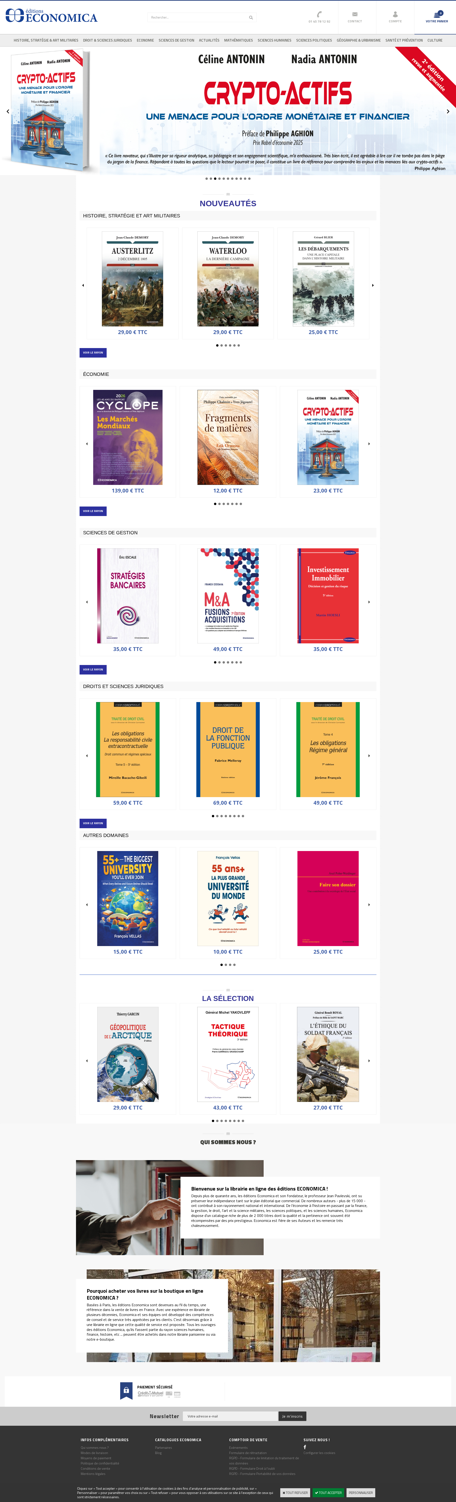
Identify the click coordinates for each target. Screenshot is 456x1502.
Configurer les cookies (319, 1452)
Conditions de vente (95, 1468)
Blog (158, 1452)
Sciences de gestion (176, 40)
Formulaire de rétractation (248, 1452)
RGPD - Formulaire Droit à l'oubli (252, 1468)
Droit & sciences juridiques (107, 40)
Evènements (238, 1447)
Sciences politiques (314, 40)
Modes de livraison (94, 1452)
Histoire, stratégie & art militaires (46, 40)
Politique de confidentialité (100, 1463)
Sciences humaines (274, 40)
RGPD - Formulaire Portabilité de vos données (262, 1473)
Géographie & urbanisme (359, 40)
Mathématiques (238, 40)
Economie (145, 40)
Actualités (209, 40)
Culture (435, 40)
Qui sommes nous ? (95, 1447)
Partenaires (163, 1447)
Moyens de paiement (96, 1457)
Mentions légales (93, 1473)
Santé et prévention (404, 40)
